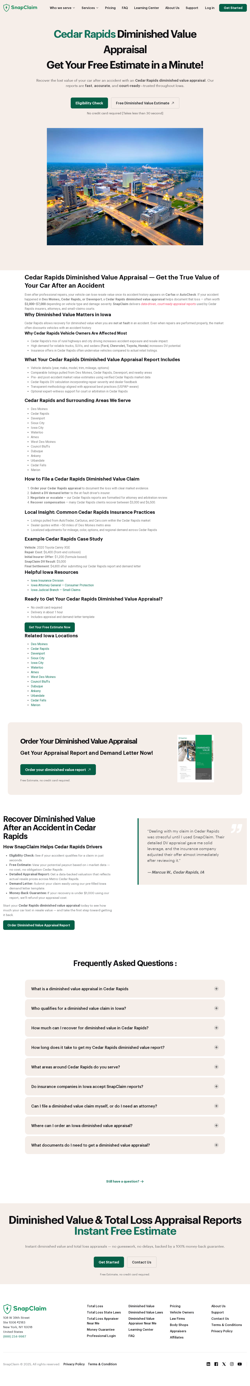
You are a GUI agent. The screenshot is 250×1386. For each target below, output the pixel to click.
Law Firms (177, 1318)
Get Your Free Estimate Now (49, 627)
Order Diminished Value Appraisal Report (38, 925)
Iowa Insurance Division (47, 580)
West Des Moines (43, 677)
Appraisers (178, 1331)
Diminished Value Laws (146, 1312)
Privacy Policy (222, 1331)
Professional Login (101, 1336)
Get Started (233, 8)
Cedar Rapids (40, 649)
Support (192, 8)
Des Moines (39, 644)
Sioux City (38, 658)
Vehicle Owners (182, 1312)
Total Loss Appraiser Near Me (103, 1321)
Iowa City (37, 663)
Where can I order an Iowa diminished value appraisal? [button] (81, 1125)
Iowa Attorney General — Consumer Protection (62, 585)
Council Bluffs (40, 681)
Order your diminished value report (55, 769)
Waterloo (37, 667)
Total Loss (95, 1306)
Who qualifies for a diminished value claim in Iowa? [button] (78, 1008)
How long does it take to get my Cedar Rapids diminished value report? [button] (97, 1047)
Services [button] (88, 8)
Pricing (110, 8)
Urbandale (38, 695)
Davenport (38, 653)
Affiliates (177, 1337)
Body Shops (179, 1325)
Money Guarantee (101, 1329)
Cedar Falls (38, 700)
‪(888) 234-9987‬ (14, 1336)
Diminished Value (141, 1306)
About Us (172, 8)
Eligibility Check (89, 103)
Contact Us (141, 1262)
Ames (35, 672)
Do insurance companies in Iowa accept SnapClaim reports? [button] (87, 1086)
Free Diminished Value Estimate (142, 103)
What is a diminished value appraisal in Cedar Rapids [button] (79, 988)
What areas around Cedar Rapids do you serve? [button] (75, 1067)
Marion (35, 705)
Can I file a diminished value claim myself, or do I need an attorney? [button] (94, 1106)
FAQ (125, 8)
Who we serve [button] (60, 8)
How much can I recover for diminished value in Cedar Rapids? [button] (89, 1027)
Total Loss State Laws (104, 1312)
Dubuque (37, 686)
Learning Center (146, 8)
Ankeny (36, 691)
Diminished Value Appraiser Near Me (142, 1321)
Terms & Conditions (226, 1325)
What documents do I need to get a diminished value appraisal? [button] (90, 1145)
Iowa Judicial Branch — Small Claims (55, 590)
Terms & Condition (102, 1364)
